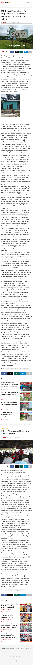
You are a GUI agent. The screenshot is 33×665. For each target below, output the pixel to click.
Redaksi (12, 648)
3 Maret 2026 (5, 409)
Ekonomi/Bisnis (25, 383)
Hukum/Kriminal (25, 393)
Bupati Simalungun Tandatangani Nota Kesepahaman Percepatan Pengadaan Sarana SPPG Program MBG (9, 637)
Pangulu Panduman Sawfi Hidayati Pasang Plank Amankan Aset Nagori (9, 394)
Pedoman (28, 648)
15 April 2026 (5, 399)
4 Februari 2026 (5, 621)
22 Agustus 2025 (5, 631)
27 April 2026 (5, 389)
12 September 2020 (14, 437)
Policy (17, 648)
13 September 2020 (14, 22)
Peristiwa (7, 8)
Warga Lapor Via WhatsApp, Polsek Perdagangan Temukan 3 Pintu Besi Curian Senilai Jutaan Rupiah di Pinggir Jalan (9, 417)
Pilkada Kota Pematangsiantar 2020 (15, 590)
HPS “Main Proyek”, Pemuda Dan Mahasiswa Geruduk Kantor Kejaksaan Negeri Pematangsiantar (10, 626)
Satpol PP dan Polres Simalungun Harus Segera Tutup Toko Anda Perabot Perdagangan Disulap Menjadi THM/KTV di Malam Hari (10, 387)
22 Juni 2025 (5, 641)
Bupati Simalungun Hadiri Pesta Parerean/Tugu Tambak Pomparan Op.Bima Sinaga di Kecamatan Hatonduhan (9, 607)
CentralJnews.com (6, 388)
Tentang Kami (5, 648)
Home (2, 8)
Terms (22, 648)
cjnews (4, 22)
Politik (6, 428)
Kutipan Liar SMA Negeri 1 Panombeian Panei (17, 368)
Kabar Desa (23, 604)
